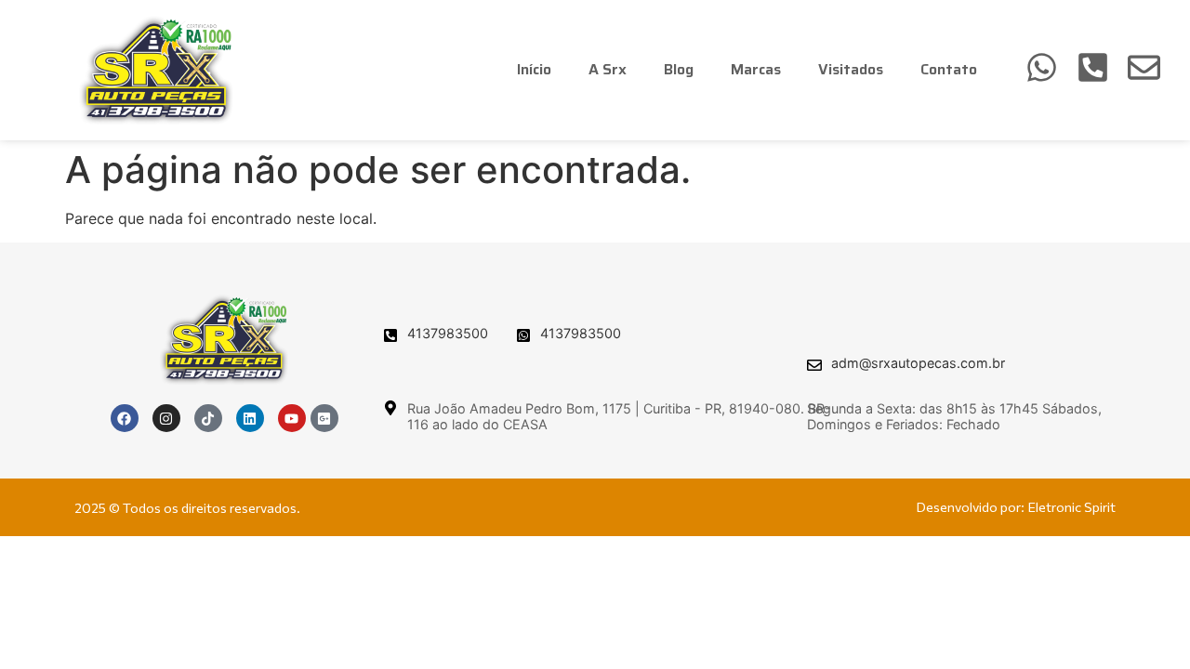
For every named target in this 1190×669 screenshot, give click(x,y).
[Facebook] (125, 418)
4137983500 (447, 333)
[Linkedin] (250, 418)
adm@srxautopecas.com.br (918, 363)
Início (534, 69)
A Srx (607, 69)
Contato (948, 69)
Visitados (850, 69)
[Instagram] (166, 418)
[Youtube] (292, 418)
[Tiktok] (208, 418)
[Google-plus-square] (324, 418)
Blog (679, 69)
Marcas (756, 69)
